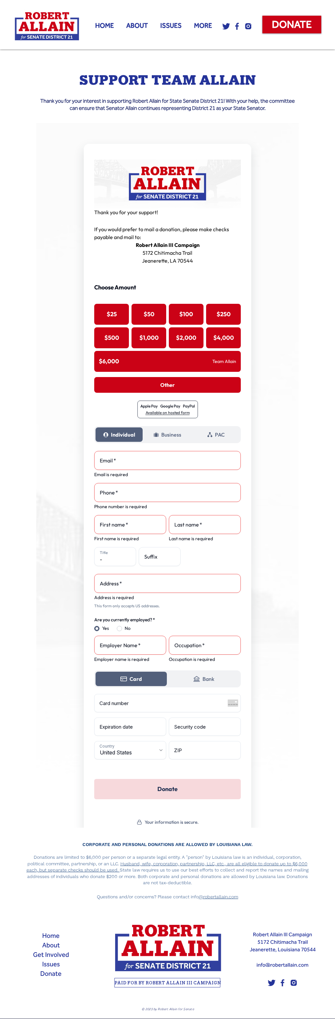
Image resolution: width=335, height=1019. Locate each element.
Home (51, 936)
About (51, 945)
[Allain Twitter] (226, 26)
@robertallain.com (218, 896)
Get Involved (51, 955)
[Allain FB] (237, 26)
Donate (51, 973)
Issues (51, 964)
